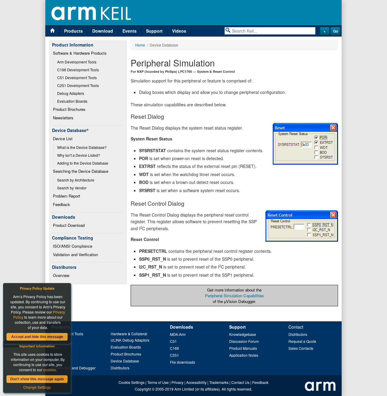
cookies (49, 369)
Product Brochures (69, 109)
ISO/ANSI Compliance (72, 246)
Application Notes (243, 355)
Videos (179, 31)
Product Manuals (243, 348)
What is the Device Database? (82, 147)
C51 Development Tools (77, 77)
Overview (61, 275)
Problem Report (66, 196)
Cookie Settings (132, 382)
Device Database (125, 360)
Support (154, 31)
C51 (173, 341)
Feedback (61, 204)
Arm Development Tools (76, 61)
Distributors (120, 367)
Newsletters (63, 118)
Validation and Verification (75, 254)
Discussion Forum (244, 341)
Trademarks (219, 382)
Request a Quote (302, 341)
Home (140, 44)
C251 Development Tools (78, 85)
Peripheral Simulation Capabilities (234, 295)
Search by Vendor (71, 187)
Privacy (177, 382)
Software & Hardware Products (80, 53)
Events (129, 31)
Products (73, 31)
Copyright (143, 388)
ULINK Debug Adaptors (130, 340)
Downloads (181, 327)
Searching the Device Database (80, 171)
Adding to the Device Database (82, 163)
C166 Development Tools (78, 69)
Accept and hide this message (37, 337)
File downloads (182, 362)
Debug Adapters (70, 93)
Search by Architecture (75, 179)
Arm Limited (184, 388)
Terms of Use (158, 382)
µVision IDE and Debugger (73, 367)
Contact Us (240, 382)
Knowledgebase (242, 334)
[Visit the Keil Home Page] (52, 31)
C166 (174, 348)
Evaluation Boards (72, 101)
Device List (63, 138)
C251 (174, 355)
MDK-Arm (178, 334)
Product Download (69, 225)
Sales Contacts (300, 348)
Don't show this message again (37, 379)
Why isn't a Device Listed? (78, 155)
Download (102, 31)
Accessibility (196, 382)
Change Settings (37, 387)
